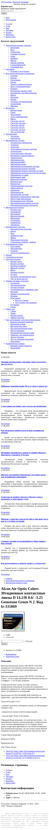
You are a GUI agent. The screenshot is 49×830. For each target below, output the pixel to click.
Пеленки (14, 296)
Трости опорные (17, 337)
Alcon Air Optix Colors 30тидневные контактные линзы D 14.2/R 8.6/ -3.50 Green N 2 (25, 752)
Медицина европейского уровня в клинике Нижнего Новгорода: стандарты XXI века (23, 454)
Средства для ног (17, 125)
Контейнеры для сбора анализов (23, 93)
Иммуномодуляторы (18, 179)
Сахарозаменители (18, 65)
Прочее (13, 99)
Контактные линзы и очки (21, 91)
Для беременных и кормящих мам (24, 290)
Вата (12, 233)
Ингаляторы (15, 214)
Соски (13, 307)
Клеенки (13, 89)
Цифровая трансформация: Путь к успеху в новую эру (24, 386)
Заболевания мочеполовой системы (24, 166)
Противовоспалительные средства (24, 203)
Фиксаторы (15, 341)
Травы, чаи (10, 309)
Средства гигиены (13, 259)
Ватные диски (16, 261)
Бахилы (13, 78)
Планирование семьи (14, 244)
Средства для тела (17, 130)
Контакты (10, 35)
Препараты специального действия (24, 197)
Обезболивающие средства (21, 186)
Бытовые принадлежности (21, 346)
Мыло (12, 270)
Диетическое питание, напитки (18, 45)
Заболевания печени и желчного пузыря (26, 171)
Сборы (13, 311)
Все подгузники (21, 300)
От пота (13, 274)
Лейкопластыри (16, 236)
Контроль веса (16, 182)
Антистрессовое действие (21, 153)
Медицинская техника (15, 207)
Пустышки (14, 305)
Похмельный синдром (19, 194)
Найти (4, 13)
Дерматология (16, 158)
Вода (12, 50)
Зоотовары (10, 69)
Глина (12, 112)
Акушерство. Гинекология (21, 143)
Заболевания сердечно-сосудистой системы (28, 173)
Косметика (10, 108)
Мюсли (13, 61)
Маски (13, 95)
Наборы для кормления (19, 294)
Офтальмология (16, 192)
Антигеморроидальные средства (23, 149)
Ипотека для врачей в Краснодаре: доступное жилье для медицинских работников (23, 476)
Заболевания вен (17, 160)
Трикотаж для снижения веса (22, 335)
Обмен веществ (16, 188)
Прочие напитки (17, 63)
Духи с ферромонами (19, 117)
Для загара (14, 136)
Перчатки (14, 97)
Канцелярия (15, 348)
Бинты (13, 231)
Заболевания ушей (17, 177)
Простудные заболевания (20, 199)
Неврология (15, 184)
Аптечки (14, 76)
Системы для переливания (21, 102)
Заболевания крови (18, 164)
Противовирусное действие (21, 201)
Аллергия (14, 145)
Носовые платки (17, 272)
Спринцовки (15, 104)
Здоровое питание (17, 54)
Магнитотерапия (17, 216)
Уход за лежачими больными (22, 339)
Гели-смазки (15, 246)
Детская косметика (18, 285)
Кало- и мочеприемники (20, 86)
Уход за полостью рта (19, 279)
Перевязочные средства (15, 227)
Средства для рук (17, 128)
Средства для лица (18, 123)
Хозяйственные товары (15, 344)
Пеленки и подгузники (19, 71)
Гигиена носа (15, 210)
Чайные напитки (17, 318)
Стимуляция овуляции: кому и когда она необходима (23, 406)
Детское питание (17, 287)
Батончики (14, 48)
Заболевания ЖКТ (17, 162)
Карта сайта (10, 37)
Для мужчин (15, 115)
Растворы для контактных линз (23, 277)
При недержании (17, 331)
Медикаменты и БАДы (15, 140)
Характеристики (12, 656)
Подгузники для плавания (26, 303)
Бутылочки (15, 283)
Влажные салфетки (18, 266)
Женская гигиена (17, 268)
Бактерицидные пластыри (21, 229)
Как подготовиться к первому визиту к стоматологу (23, 563)
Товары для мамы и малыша (17, 281)
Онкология (14, 190)
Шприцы (14, 106)
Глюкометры (15, 212)
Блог (8, 28)
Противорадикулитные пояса (22, 333)
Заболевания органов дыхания (22, 169)
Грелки (13, 82)
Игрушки (14, 292)
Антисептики (16, 151)
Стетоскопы (15, 220)
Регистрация (11, 20)
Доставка (9, 30)
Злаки (12, 56)
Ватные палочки (17, 264)
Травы (13, 313)
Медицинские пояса (18, 326)
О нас (8, 26)
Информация (11, 654)
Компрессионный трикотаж (21, 322)
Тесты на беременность (19, 253)
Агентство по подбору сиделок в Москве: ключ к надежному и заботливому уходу (22, 498)
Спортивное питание (14, 257)
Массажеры (15, 218)
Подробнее (5, 379)
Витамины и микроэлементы (22, 156)
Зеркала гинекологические (21, 84)
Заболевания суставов (19, 175)
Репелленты (15, 138)
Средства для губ (17, 121)
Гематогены (15, 52)
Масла (13, 119)
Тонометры (15, 225)
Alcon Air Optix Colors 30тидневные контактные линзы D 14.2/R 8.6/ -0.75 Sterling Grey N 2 (25, 757)
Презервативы (16, 248)
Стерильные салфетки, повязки (23, 242)
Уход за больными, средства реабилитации (23, 320)
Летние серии (11, 134)
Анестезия (14, 147)
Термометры (15, 223)
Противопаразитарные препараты (24, 205)
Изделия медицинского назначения (20, 73)
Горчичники (15, 80)
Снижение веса (16, 67)
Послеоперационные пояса (21, 328)
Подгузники (15, 298)
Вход (8, 18)
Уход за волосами (17, 132)
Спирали (14, 251)
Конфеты (14, 58)
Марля (13, 238)
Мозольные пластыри (19, 240)
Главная (9, 24)
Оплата (9, 32)
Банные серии (16, 110)
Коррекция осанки (17, 324)
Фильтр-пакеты (16, 315)
